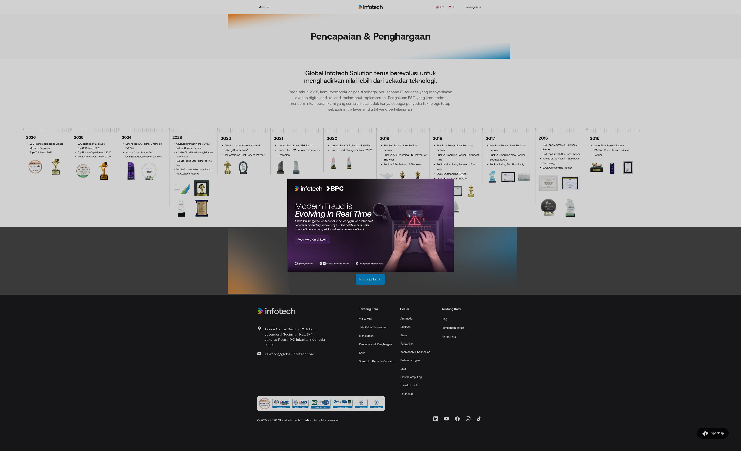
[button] (462, 174)
